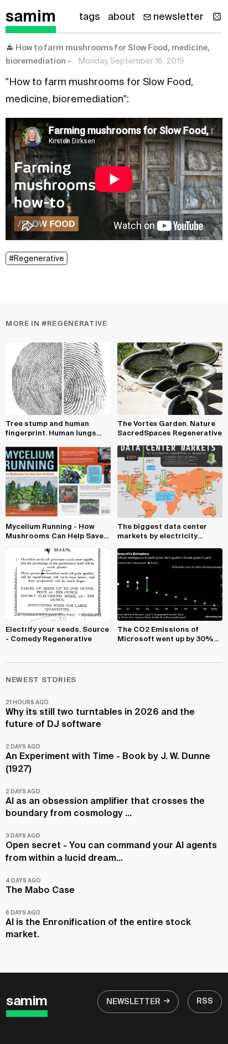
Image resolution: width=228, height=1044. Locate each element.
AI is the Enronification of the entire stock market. (98, 924)
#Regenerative (36, 259)
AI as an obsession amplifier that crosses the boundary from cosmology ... (105, 803)
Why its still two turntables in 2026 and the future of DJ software (100, 714)
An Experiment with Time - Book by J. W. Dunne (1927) (108, 758)
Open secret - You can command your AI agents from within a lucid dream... (111, 848)
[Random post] (216, 16)
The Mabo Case (40, 886)
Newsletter (133, 1002)
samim (31, 17)
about (121, 17)
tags (89, 17)
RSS (204, 1001)
